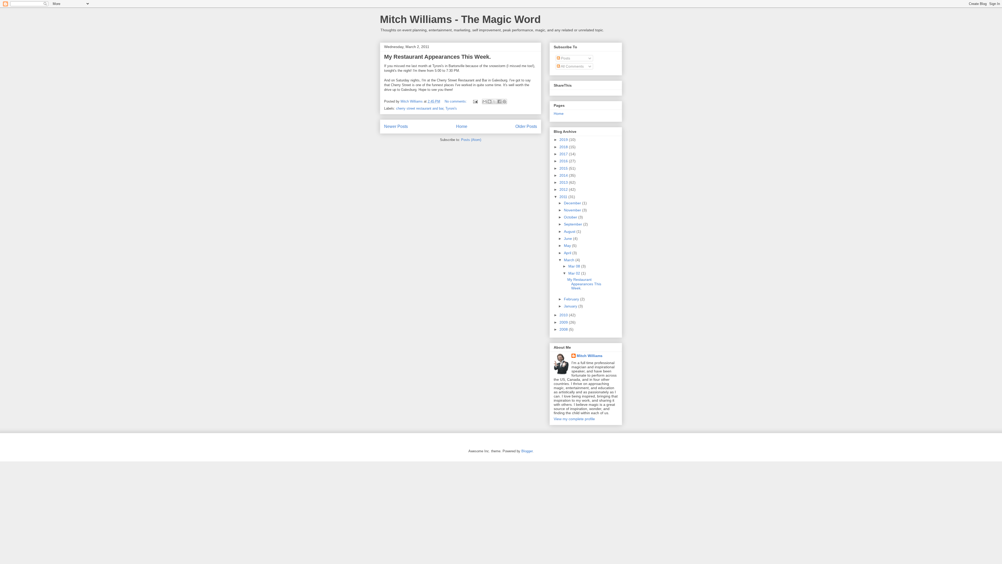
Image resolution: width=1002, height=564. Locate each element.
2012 (564, 189)
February (572, 299)
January (571, 306)
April (568, 253)
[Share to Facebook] (499, 101)
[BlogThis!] (489, 101)
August (570, 231)
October (571, 217)
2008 (564, 329)
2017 (564, 154)
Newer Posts (396, 126)
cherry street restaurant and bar (419, 108)
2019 (564, 140)
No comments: (456, 101)
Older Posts (526, 126)
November (573, 210)
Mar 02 (574, 273)
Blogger (527, 451)
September (573, 224)
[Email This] (484, 101)
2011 (563, 197)
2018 (564, 147)
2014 (564, 175)
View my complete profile (574, 419)
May (568, 246)
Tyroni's (451, 108)
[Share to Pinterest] (504, 101)
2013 (564, 182)
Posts (565, 58)
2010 (564, 315)
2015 (564, 168)
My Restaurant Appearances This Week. (437, 57)
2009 (564, 322)
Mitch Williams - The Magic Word (460, 19)
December (573, 203)
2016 (564, 161)
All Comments (572, 66)
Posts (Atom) (471, 140)
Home (461, 126)
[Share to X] (494, 101)
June (568, 238)
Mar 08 (574, 266)
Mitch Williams (590, 356)
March (569, 260)
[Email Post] (475, 101)
